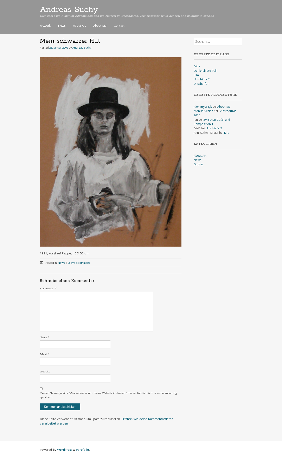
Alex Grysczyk (203, 107)
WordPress (64, 450)
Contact (119, 25)
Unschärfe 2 (202, 79)
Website (45, 371)
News (62, 25)
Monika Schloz (203, 111)
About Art (79, 25)
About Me (100, 25)
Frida (197, 66)
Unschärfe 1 (202, 84)
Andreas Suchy (69, 10)
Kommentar (48, 288)
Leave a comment (79, 263)
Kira (196, 75)
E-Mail (44, 354)
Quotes (199, 164)
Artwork (45, 25)
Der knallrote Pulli (205, 71)
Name (44, 337)
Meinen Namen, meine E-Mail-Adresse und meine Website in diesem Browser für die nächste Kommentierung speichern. (108, 395)
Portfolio (82, 450)
